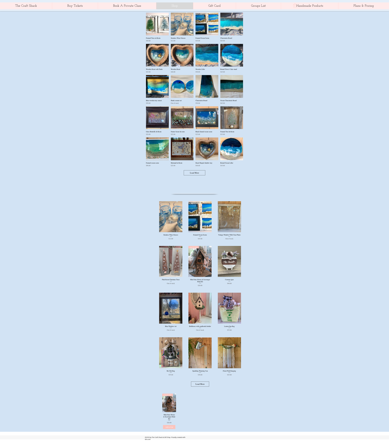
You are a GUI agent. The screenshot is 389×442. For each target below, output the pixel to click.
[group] (201, 412)
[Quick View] (157, 24)
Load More (194, 172)
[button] (295, 5)
